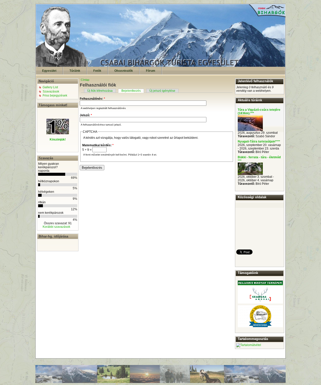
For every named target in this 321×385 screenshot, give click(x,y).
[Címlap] (161, 66)
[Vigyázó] (250, 130)
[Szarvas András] (260, 292)
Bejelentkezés (131, 90)
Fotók (97, 70)
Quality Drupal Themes (167, 375)
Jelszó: (86, 115)
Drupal (148, 375)
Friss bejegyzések (55, 95)
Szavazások (51, 91)
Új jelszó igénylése (162, 90)
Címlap (85, 79)
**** (277, 141)
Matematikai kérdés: (98, 145)
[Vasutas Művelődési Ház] (260, 316)
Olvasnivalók (123, 70)
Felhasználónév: (92, 98)
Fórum (150, 70)
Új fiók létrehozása (100, 90)
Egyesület (49, 70)
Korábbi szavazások (56, 226)
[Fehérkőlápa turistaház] (250, 174)
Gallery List (50, 87)
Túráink (74, 70)
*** (252, 113)
